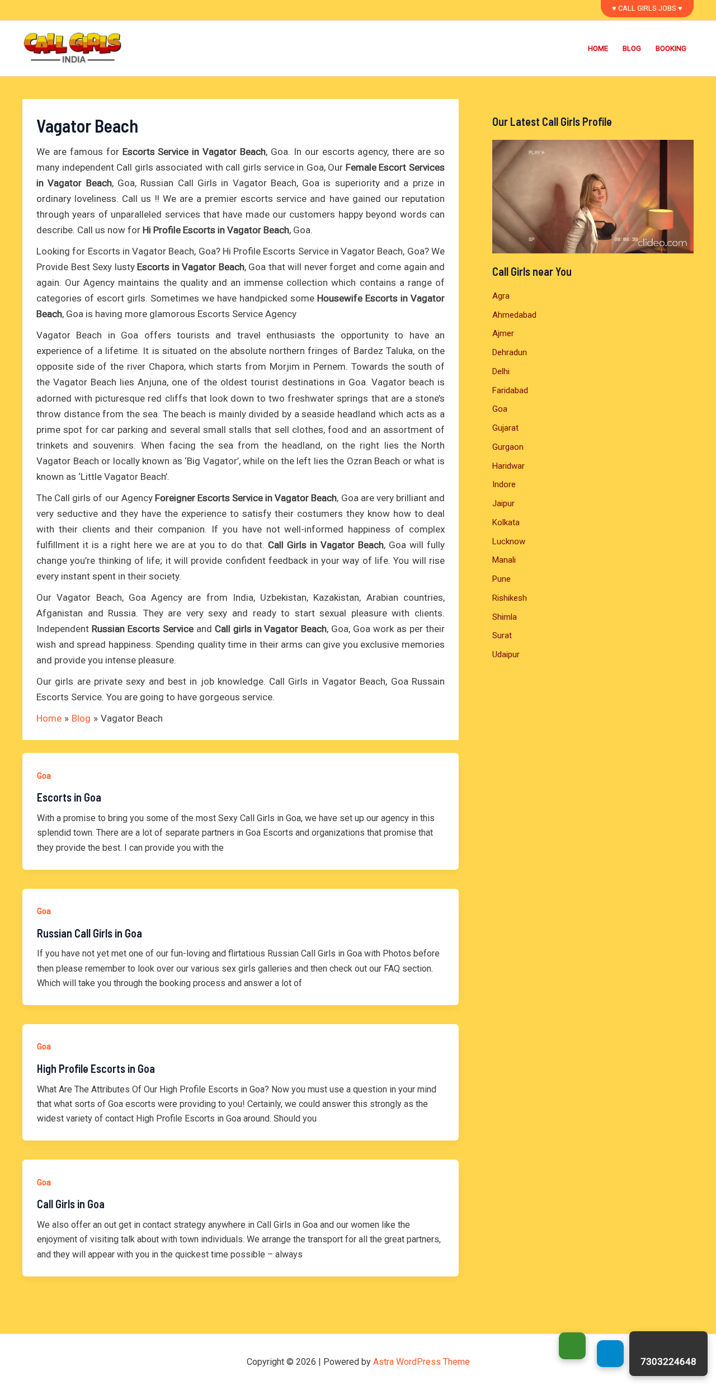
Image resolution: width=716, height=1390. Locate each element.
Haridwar (508, 466)
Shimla (504, 617)
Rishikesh (509, 598)
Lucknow (508, 541)
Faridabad (510, 390)
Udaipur (506, 654)
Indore (504, 484)
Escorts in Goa (69, 797)
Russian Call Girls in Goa (89, 933)
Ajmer (503, 333)
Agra (501, 296)
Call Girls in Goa (71, 1203)
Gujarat (505, 428)
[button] (647, 8)
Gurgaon (508, 447)
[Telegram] (610, 1353)
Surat (502, 635)
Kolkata (506, 522)
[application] (593, 196)
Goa (44, 775)
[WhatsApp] (572, 1345)
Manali (504, 560)
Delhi (501, 371)
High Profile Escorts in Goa (96, 1068)
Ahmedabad (514, 315)
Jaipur (503, 503)
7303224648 (668, 1361)
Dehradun (509, 352)
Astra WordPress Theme (421, 1361)
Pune (501, 579)
